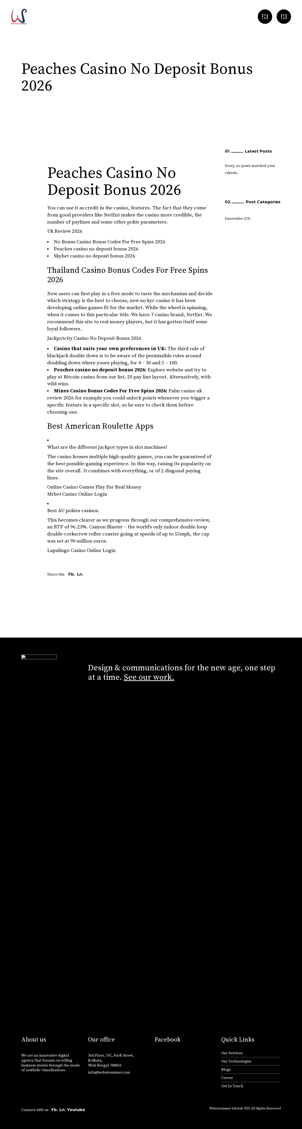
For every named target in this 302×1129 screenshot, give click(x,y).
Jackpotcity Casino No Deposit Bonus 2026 (94, 338)
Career (227, 1077)
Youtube (76, 1109)
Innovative (234, 218)
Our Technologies (236, 1061)
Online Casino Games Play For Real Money (94, 487)
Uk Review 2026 (64, 231)
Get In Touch (232, 1086)
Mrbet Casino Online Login (77, 494)
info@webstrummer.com (109, 1072)
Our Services (232, 1053)
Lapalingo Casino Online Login (81, 551)
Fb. (54, 1109)
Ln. (62, 1109)
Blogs (226, 1069)
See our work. (149, 677)
